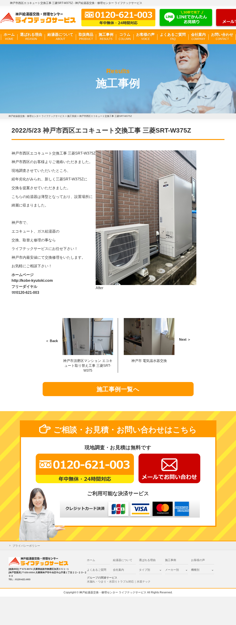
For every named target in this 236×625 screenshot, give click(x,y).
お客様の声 (145, 37)
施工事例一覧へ (118, 389)
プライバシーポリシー (26, 545)
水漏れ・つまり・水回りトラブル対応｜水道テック (118, 581)
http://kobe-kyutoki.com (32, 280)
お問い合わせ (222, 37)
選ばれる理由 (31, 37)
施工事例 (106, 37)
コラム (125, 37)
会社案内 (198, 37)
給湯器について (60, 37)
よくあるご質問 (173, 37)
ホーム (9, 37)
